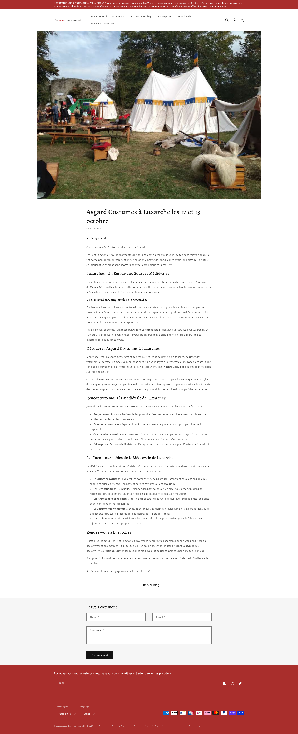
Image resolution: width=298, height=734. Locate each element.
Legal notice (202, 726)
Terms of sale (188, 726)
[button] (227, 20)
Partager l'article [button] (98, 238)
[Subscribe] (112, 683)
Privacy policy (118, 726)
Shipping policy (151, 726)
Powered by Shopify (85, 726)
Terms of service (134, 726)
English (87, 714)
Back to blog (151, 585)
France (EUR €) (64, 714)
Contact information (170, 726)
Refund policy (103, 726)
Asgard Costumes (68, 726)
